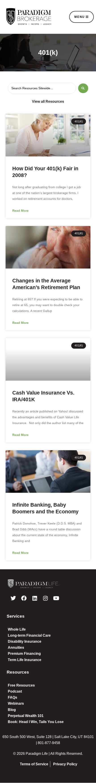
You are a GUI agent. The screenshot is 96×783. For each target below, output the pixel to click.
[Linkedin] (34, 598)
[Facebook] (24, 598)
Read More (20, 210)
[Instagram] (45, 598)
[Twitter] (13, 598)
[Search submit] (83, 88)
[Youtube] (56, 598)
